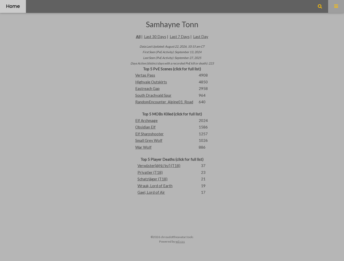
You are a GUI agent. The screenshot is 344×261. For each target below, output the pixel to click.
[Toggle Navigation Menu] (336, 6)
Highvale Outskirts (151, 82)
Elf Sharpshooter (149, 134)
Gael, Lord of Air (151, 192)
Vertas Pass (145, 75)
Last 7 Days (180, 36)
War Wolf (143, 147)
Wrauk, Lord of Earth (155, 185)
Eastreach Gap (147, 88)
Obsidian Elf (145, 127)
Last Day (200, 36)
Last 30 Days (155, 36)
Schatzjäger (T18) (152, 179)
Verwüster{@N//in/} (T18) (158, 165)
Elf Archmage (146, 120)
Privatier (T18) (150, 172)
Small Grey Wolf (148, 140)
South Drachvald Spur (153, 95)
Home (13, 6)
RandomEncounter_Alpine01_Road (164, 102)
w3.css (180, 241)
